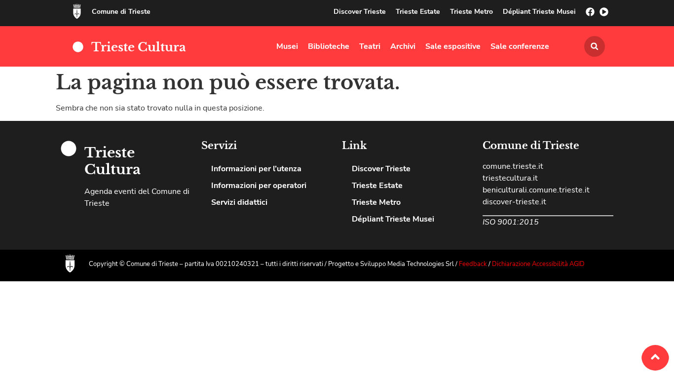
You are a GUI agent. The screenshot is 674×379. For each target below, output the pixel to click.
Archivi (402, 46)
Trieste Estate (418, 11)
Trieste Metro (471, 11)
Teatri (369, 46)
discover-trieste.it (514, 201)
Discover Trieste (360, 11)
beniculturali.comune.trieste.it (536, 190)
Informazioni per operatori (258, 185)
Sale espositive (453, 46)
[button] (594, 46)
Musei (287, 46)
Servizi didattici (239, 202)
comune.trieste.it (513, 166)
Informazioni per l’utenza (256, 168)
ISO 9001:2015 (511, 222)
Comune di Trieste (121, 11)
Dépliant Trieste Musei (539, 11)
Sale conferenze (519, 46)
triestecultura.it (510, 178)
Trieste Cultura (138, 47)
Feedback (473, 264)
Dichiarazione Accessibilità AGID (538, 264)
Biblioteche (328, 46)
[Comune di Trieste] (77, 11)
